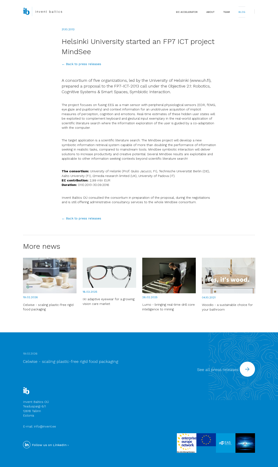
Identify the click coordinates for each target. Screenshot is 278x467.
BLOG (242, 12)
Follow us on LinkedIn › (50, 445)
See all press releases (218, 369)
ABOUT (210, 12)
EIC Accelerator (187, 12)
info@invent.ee (45, 426)
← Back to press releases (81, 64)
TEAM (226, 12)
